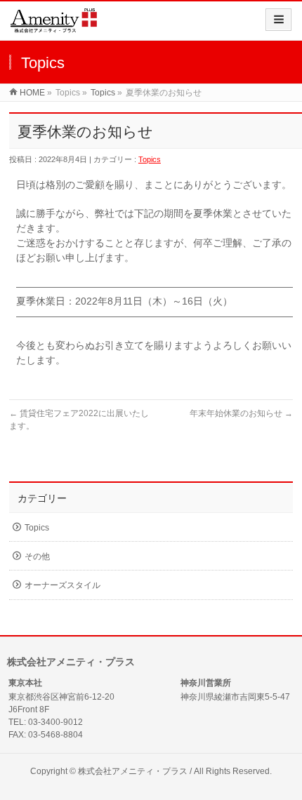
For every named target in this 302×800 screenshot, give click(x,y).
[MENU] (278, 19)
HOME (32, 93)
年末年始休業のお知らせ (241, 413)
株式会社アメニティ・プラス (133, 771)
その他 (37, 556)
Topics (103, 93)
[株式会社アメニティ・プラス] (54, 25)
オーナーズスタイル (62, 585)
